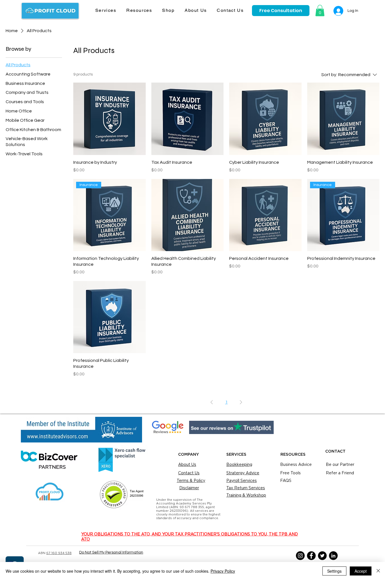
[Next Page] (241, 402)
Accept (361, 571)
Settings (334, 571)
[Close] (378, 570)
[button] (105, 10)
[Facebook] (311, 555)
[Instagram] (300, 555)
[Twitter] (322, 555)
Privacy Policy (223, 571)
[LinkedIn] (333, 555)
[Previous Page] (211, 402)
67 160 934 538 (59, 553)
